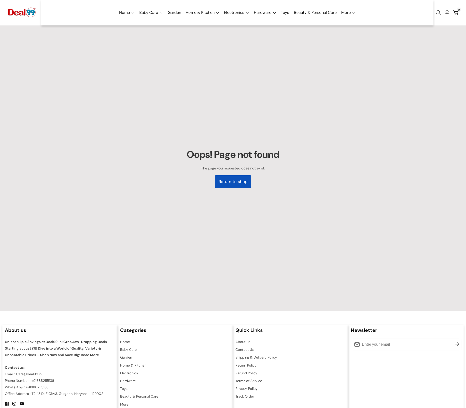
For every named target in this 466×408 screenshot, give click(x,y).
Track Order (244, 396)
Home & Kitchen (200, 12)
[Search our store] (439, 12)
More (346, 12)
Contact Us (244, 349)
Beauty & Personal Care (315, 12)
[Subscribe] (457, 344)
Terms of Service (248, 381)
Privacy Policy (246, 388)
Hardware (262, 12)
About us (242, 342)
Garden (174, 12)
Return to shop (233, 181)
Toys (285, 12)
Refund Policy (246, 373)
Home (124, 12)
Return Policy (246, 365)
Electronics (234, 12)
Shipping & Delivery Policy (256, 357)
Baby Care (148, 12)
